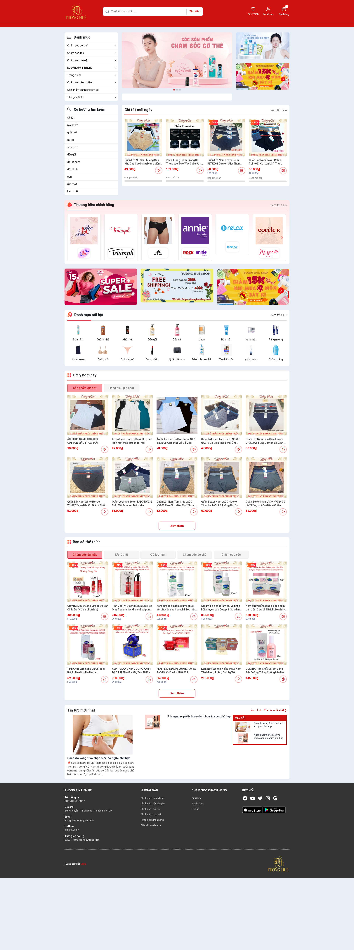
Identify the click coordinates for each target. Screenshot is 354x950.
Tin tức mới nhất (81, 710)
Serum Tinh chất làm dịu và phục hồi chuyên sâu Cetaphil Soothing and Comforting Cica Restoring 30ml (221, 607)
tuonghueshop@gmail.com (79, 820)
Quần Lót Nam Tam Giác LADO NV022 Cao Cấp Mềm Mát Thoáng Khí (177, 503)
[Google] (275, 798)
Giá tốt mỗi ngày (138, 110)
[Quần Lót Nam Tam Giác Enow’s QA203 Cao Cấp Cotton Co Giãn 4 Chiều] (266, 415)
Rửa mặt (226, 339)
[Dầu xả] (177, 329)
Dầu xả (177, 339)
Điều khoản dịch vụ (151, 825)
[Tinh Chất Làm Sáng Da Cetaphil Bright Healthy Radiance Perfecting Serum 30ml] (87, 644)
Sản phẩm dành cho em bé (83, 89)
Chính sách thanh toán (152, 798)
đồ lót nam (73, 161)
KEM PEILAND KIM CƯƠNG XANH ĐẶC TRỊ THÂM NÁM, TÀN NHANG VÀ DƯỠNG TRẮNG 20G (132, 670)
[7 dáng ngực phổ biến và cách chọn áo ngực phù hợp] (243, 738)
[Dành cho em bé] (201, 349)
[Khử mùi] (127, 329)
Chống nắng (276, 359)
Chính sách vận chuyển (153, 803)
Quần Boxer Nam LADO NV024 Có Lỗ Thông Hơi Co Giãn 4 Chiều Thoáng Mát (265, 503)
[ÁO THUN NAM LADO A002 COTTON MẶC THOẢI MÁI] (87, 415)
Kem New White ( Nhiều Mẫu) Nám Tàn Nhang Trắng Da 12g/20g (221, 670)
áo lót (70, 139)
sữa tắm (72, 147)
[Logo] (278, 863)
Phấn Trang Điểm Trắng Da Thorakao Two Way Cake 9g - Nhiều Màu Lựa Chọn (183, 162)
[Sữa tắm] (78, 329)
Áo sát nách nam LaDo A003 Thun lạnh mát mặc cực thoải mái (132, 441)
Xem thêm (177, 525)
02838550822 (72, 830)
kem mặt (72, 191)
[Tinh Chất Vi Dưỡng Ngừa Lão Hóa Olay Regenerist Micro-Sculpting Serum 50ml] (132, 581)
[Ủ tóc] (201, 329)
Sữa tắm (78, 339)
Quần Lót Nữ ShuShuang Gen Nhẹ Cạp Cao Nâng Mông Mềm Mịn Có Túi (142, 162)
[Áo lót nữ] (103, 349)
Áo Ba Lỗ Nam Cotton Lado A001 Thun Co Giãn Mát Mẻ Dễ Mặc (176, 441)
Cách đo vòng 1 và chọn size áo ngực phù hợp (269, 725)
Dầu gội (152, 339)
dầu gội (71, 154)
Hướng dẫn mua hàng (152, 820)
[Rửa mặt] (226, 329)
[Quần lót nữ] (127, 349)
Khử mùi (127, 339)
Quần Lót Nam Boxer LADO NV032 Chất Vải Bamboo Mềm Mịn (132, 503)
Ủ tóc (202, 339)
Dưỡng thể (103, 339)
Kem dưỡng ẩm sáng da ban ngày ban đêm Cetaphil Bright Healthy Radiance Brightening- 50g (265, 607)
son (69, 176)
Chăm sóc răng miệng (80, 82)
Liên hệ (195, 809)
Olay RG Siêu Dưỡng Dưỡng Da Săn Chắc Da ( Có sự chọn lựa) (87, 607)
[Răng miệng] (276, 329)
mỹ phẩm (72, 125)
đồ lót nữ (72, 169)
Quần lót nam (177, 359)
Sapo (83, 863)
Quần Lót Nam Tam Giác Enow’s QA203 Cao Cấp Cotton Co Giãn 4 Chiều (265, 441)
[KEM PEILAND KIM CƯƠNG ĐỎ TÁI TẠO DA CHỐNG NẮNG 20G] (177, 644)
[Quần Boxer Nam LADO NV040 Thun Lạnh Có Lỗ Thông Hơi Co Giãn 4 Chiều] (221, 477)
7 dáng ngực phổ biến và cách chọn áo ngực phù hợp (268, 736)
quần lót (72, 132)
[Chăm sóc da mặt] (262, 45)
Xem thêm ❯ (269, 710)
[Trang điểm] (152, 349)
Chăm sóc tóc (75, 52)
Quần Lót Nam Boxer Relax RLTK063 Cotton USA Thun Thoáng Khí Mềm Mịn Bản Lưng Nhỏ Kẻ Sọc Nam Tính (267, 162)
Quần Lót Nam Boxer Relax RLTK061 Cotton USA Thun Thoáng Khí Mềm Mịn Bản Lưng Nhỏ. (225, 162)
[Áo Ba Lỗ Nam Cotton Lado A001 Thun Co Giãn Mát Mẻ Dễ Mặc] (177, 415)
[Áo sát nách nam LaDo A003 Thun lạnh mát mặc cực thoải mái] (132, 415)
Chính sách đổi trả (150, 809)
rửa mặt (72, 184)
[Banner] (177, 59)
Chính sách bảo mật (151, 814)
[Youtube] (252, 798)
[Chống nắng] (276, 349)
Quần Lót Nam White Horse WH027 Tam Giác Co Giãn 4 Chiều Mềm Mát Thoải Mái (87, 503)
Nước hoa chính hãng (79, 67)
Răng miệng (276, 339)
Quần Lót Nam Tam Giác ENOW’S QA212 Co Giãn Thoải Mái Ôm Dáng (220, 441)
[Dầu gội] (152, 329)
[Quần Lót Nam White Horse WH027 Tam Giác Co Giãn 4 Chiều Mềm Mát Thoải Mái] (87, 477)
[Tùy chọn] (158, 170)
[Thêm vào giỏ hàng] (283, 449)
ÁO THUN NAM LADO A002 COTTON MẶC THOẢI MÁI (82, 441)
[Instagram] (267, 798)
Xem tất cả (277, 110)
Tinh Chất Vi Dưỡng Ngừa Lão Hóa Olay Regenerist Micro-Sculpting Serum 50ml (132, 607)
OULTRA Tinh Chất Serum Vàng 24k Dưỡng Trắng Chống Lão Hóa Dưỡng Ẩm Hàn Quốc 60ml (265, 670)
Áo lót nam (78, 359)
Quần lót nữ (127, 359)
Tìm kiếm (194, 11)
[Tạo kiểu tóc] (226, 349)
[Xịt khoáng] (251, 349)
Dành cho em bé (201, 359)
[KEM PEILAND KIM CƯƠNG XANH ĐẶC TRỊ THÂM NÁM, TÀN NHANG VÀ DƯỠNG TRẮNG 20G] (132, 644)
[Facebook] (245, 798)
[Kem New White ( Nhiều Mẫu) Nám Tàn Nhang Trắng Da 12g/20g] (221, 644)
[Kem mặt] (251, 329)
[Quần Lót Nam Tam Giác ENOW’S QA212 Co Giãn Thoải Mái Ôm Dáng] (221, 415)
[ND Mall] (83, 237)
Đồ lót (70, 117)
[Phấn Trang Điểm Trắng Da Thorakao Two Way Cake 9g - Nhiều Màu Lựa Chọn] (185, 138)
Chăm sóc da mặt (77, 60)
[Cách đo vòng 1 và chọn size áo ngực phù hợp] (243, 727)
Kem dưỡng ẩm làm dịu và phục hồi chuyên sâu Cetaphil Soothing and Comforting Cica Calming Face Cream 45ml (177, 607)
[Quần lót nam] (177, 349)
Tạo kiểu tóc (226, 359)
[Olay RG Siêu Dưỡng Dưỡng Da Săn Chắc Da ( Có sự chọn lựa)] (87, 581)
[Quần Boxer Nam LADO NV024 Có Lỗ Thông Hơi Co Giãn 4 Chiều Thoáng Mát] (266, 477)
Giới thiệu (197, 798)
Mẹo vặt (240, 717)
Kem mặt (251, 339)
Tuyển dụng (198, 803)
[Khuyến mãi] (262, 76)
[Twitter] (260, 798)
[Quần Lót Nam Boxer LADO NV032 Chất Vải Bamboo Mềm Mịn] (132, 477)
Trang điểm (74, 75)
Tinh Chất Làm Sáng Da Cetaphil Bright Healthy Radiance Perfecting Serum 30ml (86, 670)
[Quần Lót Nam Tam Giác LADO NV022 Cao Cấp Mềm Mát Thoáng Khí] (177, 477)
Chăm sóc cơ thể (77, 45)
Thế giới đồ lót (75, 97)
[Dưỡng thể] (103, 329)
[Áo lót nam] (78, 349)
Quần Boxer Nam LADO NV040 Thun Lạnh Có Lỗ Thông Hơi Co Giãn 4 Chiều (219, 503)
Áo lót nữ (103, 359)
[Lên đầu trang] (348, 939)
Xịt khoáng (251, 359)
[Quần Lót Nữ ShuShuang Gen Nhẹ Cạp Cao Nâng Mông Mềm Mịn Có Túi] (143, 138)
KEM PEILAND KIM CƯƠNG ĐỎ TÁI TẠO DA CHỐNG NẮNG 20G (177, 670)
